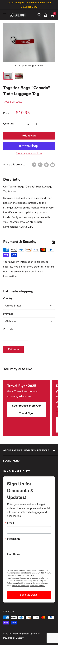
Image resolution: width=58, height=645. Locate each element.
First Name (13, 538)
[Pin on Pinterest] (40, 164)
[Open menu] (4, 15)
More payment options (29, 153)
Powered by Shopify (13, 637)
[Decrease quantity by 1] (19, 123)
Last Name (13, 554)
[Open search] (39, 15)
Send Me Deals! (29, 594)
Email (10, 523)
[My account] (45, 15)
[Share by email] (52, 164)
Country (7, 298)
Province (8, 314)
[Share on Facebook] (34, 164)
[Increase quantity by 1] (36, 123)
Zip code (8, 329)
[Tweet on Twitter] (46, 164)
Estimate (13, 349)
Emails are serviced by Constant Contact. (28, 585)
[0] (52, 15)
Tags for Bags (12, 101)
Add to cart (29, 135)
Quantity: (8, 123)
